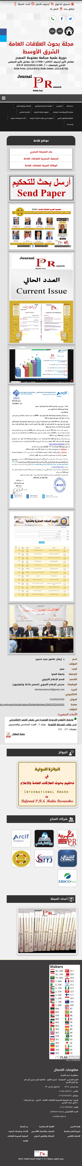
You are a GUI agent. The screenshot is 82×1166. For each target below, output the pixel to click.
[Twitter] (3, 38)
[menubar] (41, 114)
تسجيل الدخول (62, 4)
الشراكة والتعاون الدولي (65, 118)
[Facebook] (3, 32)
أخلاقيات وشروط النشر (24, 106)
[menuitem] (69, 105)
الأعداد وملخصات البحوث (18, 118)
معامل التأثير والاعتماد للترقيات (63, 112)
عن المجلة (70, 106)
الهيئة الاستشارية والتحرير (43, 106)
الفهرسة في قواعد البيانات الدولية (41, 118)
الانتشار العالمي (24, 112)
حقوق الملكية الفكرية (41, 112)
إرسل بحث (70, 124)
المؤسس (59, 106)
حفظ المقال (18, 734)
